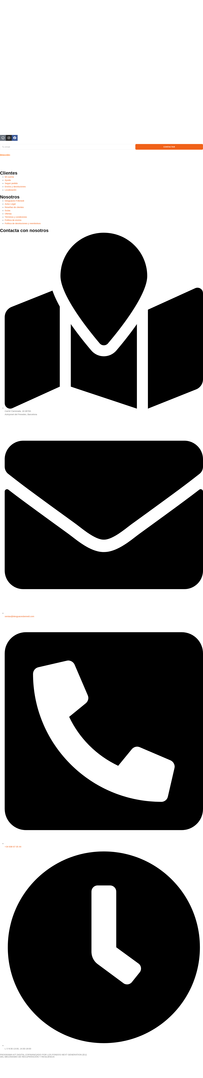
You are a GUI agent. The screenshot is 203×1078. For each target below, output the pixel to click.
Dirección (5, 155)
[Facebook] (15, 138)
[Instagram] (9, 138)
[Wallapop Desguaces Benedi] (3, 138)
